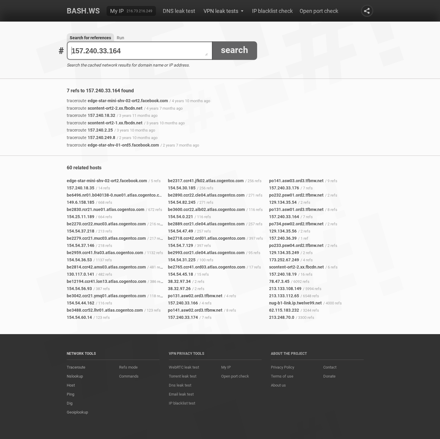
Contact (329, 367)
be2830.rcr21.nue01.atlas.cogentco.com (105, 209)
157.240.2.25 (90, 130)
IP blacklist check (272, 11)
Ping (70, 394)
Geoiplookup (77, 412)
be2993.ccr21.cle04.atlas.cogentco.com (206, 252)
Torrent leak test (182, 376)
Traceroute (76, 367)
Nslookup (75, 376)
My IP (117, 11)
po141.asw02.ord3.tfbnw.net (195, 310)
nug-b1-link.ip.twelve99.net (295, 303)
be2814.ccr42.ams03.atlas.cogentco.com (106, 267)
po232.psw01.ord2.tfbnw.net (296, 195)
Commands (129, 376)
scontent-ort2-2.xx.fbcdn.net (104, 108)
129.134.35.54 (283, 202)
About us (278, 385)
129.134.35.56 (283, 231)
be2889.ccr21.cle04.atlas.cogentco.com (206, 223)
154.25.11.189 (80, 216)
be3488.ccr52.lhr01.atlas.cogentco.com (105, 310)
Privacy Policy (282, 367)
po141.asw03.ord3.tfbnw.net (296, 180)
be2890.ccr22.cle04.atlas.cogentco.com (206, 195)
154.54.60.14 (79, 317)
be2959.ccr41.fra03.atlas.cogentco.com (105, 252)
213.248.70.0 (281, 317)
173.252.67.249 (284, 259)
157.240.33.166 (183, 303)
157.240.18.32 (91, 115)
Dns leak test (180, 385)
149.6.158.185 (80, 202)
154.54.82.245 (181, 202)
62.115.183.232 (284, 310)
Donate (329, 376)
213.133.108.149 (285, 288)
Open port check (319, 11)
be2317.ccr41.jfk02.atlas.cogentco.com (206, 180)
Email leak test (181, 394)
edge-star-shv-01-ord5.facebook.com (113, 145)
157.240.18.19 (283, 274)
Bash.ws (83, 11)
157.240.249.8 (91, 137)
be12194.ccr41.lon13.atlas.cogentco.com (106, 281)
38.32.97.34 (179, 281)
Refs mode (128, 367)
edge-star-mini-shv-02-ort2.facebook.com (117, 100)
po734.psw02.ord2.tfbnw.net (296, 223)
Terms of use (282, 376)
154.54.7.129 (180, 245)
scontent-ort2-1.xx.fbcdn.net (104, 122)
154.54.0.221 (180, 216)
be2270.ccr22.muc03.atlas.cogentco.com (106, 223)
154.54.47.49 (180, 231)
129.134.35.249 (284, 252)
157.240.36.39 (283, 238)
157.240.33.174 (183, 317)
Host (71, 385)
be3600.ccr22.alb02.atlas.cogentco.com (206, 209)
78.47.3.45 (279, 281)
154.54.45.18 (180, 274)
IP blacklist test (182, 403)
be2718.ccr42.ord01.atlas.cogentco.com (206, 238)
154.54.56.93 (79, 288)
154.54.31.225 (181, 259)
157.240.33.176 (284, 187)
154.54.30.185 (181, 187)
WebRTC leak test (184, 367)
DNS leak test (179, 11)
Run (120, 37)
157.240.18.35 (80, 187)
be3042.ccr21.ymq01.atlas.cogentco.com (106, 295)
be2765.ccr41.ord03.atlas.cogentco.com (206, 267)
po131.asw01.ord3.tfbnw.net (296, 209)
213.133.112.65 (284, 295)
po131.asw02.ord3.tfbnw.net (195, 295)
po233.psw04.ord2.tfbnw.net (296, 245)
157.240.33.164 (284, 216)
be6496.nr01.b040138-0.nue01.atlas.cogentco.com (116, 195)
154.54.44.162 (80, 303)
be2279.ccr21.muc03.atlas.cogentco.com (106, 238)
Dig (69, 403)
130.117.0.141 (80, 274)
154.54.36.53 (79, 259)
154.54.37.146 (80, 245)
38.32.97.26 (179, 288)
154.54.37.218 (80, 231)
